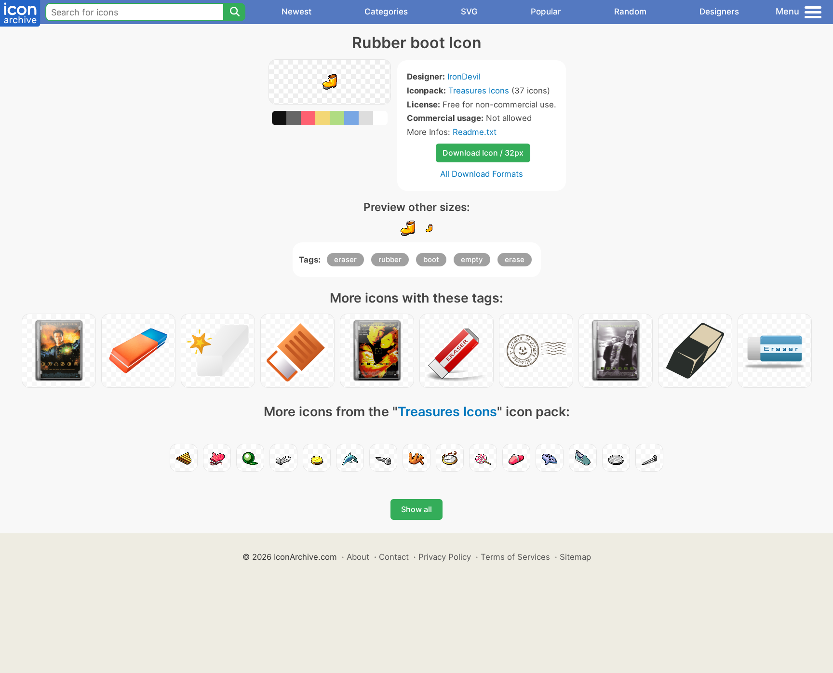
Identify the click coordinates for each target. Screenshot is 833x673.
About (358, 557)
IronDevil (464, 76)
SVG (469, 11)
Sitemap (575, 557)
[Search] (234, 12)
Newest (296, 11)
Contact (394, 557)
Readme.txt (475, 132)
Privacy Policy (444, 557)
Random (630, 11)
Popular (546, 11)
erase (514, 259)
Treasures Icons (478, 90)
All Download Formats (481, 174)
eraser (345, 259)
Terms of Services (515, 557)
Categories (386, 11)
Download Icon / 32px (483, 153)
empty (472, 259)
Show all (416, 509)
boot (431, 259)
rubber (390, 259)
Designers (719, 11)
